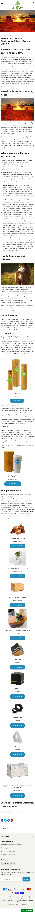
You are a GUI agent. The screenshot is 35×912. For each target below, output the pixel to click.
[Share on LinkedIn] (8, 820)
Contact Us (28, 910)
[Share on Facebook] (2, 820)
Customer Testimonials (23, 897)
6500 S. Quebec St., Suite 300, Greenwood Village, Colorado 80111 (17, 901)
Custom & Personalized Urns (17, 899)
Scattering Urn (15, 337)
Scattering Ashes (22, 813)
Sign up (26, 879)
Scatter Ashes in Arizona (11, 813)
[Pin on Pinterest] (12, 820)
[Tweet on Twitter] (5, 820)
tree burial (30, 511)
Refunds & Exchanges (10, 897)
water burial (9, 231)
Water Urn (9, 430)
